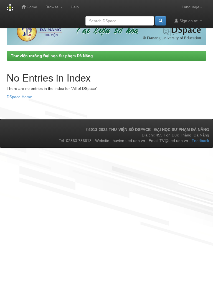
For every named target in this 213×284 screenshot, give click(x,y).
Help (75, 7)
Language (190, 7)
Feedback (200, 140)
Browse (52, 7)
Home (31, 7)
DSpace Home (19, 97)
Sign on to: (188, 21)
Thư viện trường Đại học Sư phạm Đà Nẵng (52, 56)
